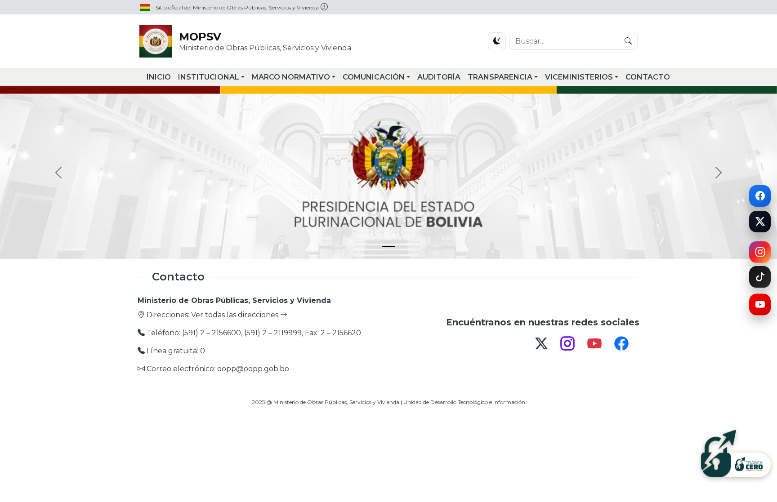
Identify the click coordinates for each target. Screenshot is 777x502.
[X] (760, 224)
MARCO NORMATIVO (291, 77)
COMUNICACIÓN (374, 77)
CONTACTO (647, 77)
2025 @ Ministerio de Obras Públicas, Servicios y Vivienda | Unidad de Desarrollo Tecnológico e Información (388, 402)
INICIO (159, 77)
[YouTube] (760, 308)
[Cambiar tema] (497, 41)
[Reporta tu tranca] (736, 452)
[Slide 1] (388, 246)
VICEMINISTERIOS (579, 77)
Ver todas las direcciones (235, 315)
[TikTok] (760, 277)
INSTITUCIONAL (208, 77)
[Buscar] (628, 41)
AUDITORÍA (438, 77)
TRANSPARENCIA (500, 77)
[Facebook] (760, 194)
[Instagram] (760, 251)
